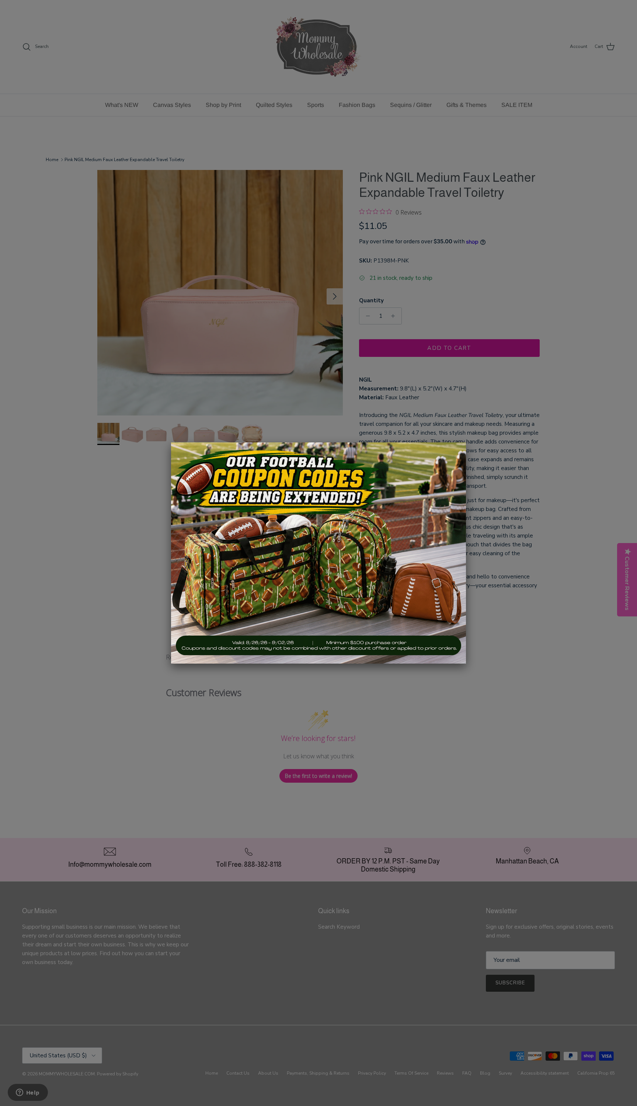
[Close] (466, 442)
